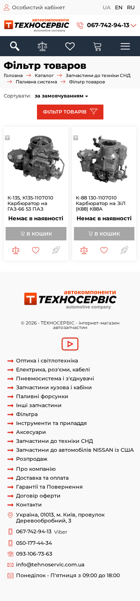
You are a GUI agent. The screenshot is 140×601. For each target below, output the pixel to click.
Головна (13, 75)
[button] (106, 25)
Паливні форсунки (42, 396)
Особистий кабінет (38, 7)
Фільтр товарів (65, 112)
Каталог (44, 75)
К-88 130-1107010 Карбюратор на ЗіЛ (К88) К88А (100, 203)
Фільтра (27, 414)
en (118, 7)
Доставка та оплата (42, 478)
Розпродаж (31, 459)
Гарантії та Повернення (49, 487)
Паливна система (36, 81)
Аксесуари (31, 432)
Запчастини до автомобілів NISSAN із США (75, 450)
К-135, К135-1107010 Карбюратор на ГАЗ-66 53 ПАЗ (30, 203)
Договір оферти (38, 496)
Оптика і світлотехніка (47, 361)
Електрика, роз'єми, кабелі (53, 370)
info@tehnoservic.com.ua (50, 565)
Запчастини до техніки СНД (98, 75)
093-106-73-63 (34, 554)
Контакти (29, 505)
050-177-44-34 (34, 543)
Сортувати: (17, 96)
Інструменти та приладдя (51, 423)
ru (131, 7)
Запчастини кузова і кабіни (54, 387)
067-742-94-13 (108, 25)
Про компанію (36, 469)
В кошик (38, 234)
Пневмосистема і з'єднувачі (55, 378)
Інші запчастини (39, 405)
